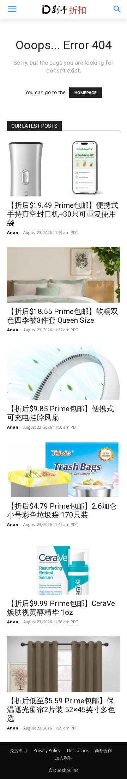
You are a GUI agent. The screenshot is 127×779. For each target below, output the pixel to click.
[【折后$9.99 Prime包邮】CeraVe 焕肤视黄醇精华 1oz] (63, 567)
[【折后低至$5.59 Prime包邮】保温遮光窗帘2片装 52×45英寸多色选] (63, 664)
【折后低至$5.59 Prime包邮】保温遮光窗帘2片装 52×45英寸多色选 (61, 710)
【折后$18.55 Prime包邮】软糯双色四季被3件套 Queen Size (62, 316)
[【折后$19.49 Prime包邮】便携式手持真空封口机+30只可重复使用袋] (63, 168)
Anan (12, 232)
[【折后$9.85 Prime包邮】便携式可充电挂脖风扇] (63, 372)
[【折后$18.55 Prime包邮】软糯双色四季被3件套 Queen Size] (63, 275)
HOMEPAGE (85, 92)
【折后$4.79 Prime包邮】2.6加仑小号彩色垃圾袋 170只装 (62, 510)
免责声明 (18, 751)
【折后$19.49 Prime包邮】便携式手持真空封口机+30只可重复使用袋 (62, 214)
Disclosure (77, 751)
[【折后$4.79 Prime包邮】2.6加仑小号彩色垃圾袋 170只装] (63, 469)
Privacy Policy (47, 751)
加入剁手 (63, 758)
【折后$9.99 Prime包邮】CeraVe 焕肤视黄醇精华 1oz (61, 608)
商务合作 (103, 751)
